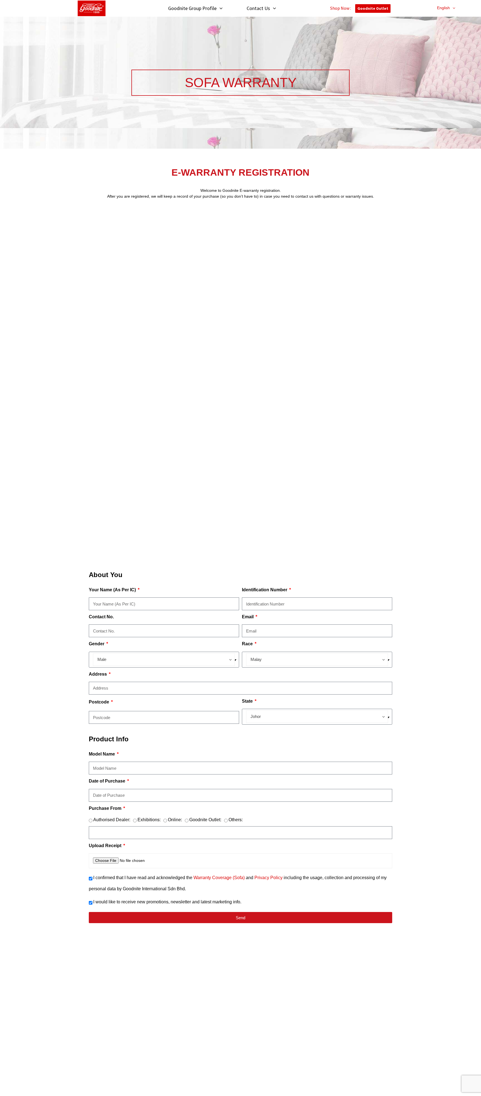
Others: (236, 819)
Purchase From (105, 808)
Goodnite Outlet (372, 8)
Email (248, 616)
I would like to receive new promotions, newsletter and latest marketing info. (167, 901)
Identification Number (265, 589)
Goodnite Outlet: (205, 819)
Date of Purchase (107, 781)
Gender (97, 643)
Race (248, 643)
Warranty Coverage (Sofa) (219, 877)
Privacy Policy (269, 877)
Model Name (102, 754)
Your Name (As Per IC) (113, 589)
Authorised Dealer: (111, 819)
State (248, 701)
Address (98, 674)
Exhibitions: (149, 819)
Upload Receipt (105, 845)
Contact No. (101, 616)
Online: (175, 819)
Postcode (99, 702)
